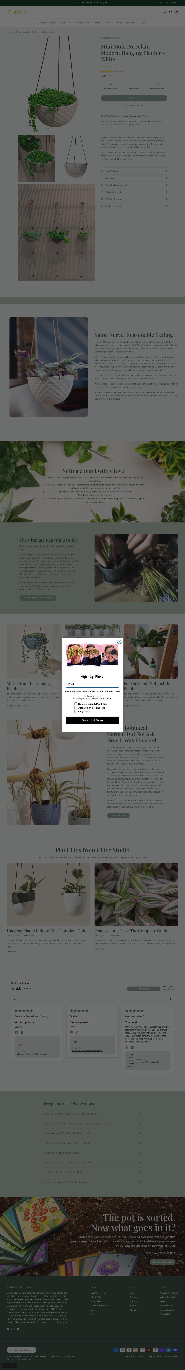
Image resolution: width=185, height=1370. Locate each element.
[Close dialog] (119, 641)
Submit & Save (92, 720)
